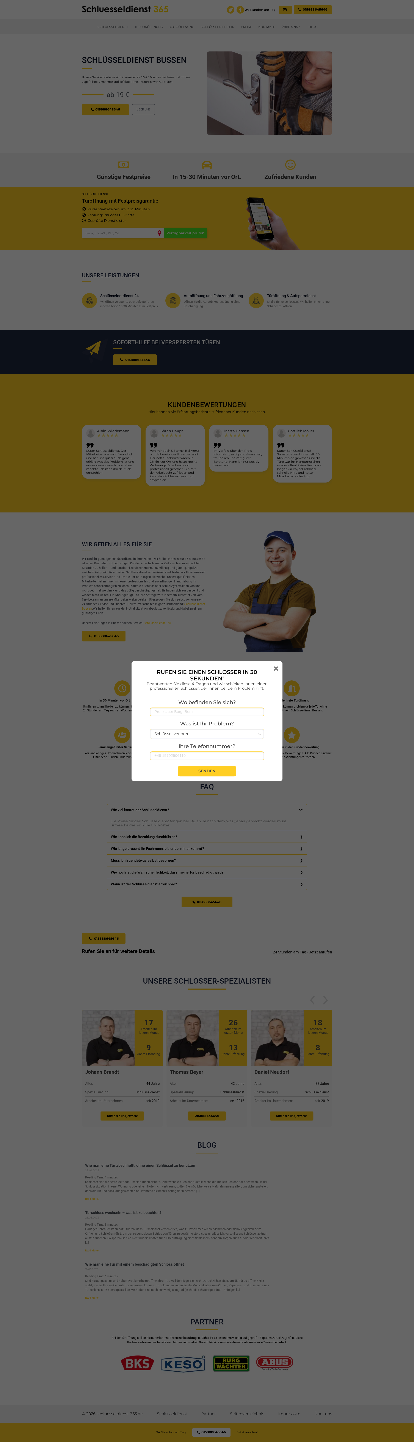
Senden (207, 771)
